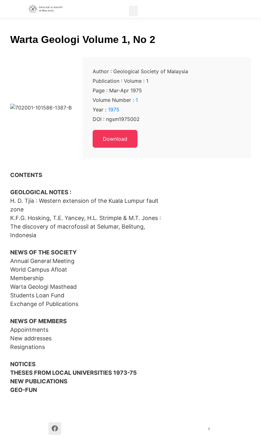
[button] (133, 11)
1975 (113, 109)
